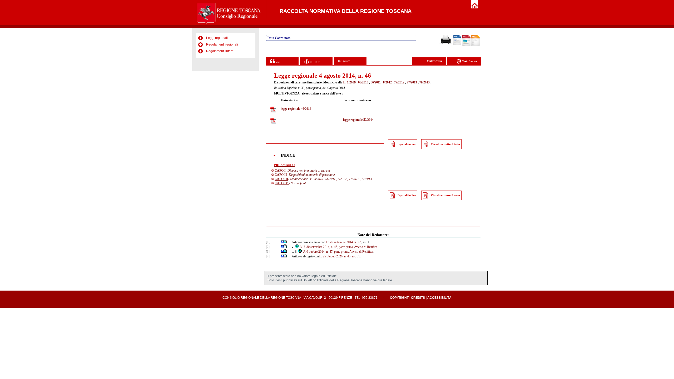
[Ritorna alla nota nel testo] (282, 242)
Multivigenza (434, 60)
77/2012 (399, 82)
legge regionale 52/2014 (358, 120)
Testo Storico (469, 61)
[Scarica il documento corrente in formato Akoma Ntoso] (475, 45)
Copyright (399, 298)
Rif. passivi (344, 60)
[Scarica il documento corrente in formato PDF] (466, 45)
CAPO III (281, 179)
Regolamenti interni (220, 51)
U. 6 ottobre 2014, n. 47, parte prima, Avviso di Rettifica (338, 251)
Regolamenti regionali (222, 44)
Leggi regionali (217, 38)
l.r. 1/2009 (349, 82)
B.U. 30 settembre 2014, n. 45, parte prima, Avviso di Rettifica (338, 247)
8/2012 (387, 82)
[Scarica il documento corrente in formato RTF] (457, 44)
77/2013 (412, 82)
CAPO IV (282, 183)
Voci (277, 62)
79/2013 (424, 82)
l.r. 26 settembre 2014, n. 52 (343, 242)
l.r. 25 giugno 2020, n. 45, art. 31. (340, 256)
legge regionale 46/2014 (296, 109)
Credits (418, 298)
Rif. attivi (314, 62)
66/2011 (376, 82)
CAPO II (281, 175)
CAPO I (280, 170)
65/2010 (363, 82)
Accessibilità (439, 298)
